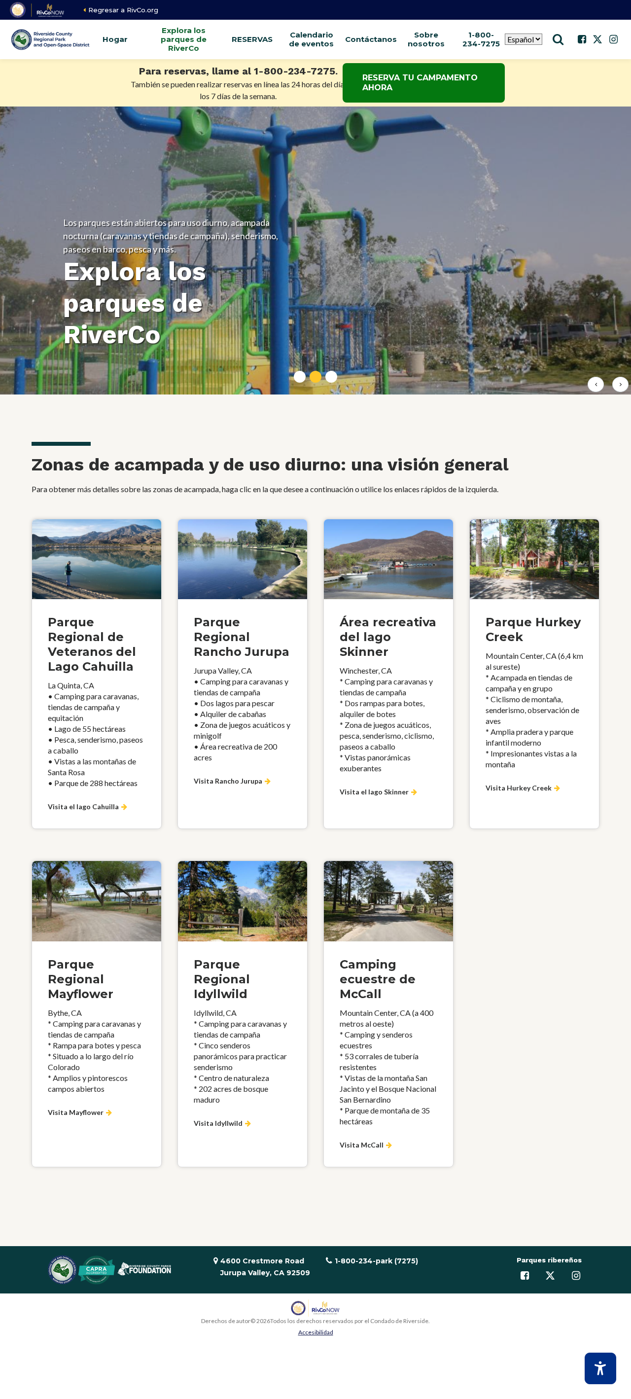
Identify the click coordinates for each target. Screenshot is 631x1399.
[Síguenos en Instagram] (613, 39)
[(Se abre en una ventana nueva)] (38, 10)
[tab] (300, 377)
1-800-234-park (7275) (376, 1260)
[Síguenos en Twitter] (597, 39)
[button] (115, 39)
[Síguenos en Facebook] (582, 39)
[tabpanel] (315, 251)
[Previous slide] (596, 384)
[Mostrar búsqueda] (558, 39)
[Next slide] (620, 384)
